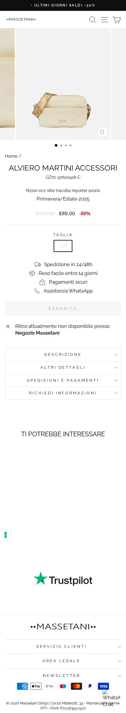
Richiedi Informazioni (63, 393)
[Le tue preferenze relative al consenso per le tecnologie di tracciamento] (5, 534)
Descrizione (63, 354)
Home (11, 156)
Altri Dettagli (63, 367)
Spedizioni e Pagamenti (63, 380)
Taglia (63, 235)
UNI (63, 246)
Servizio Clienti (61, 646)
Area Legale (61, 661)
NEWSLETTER (61, 675)
